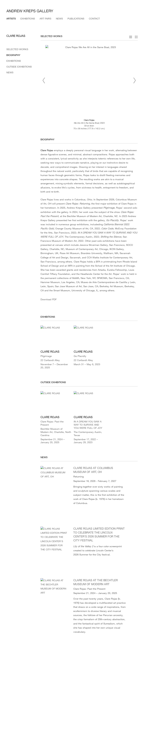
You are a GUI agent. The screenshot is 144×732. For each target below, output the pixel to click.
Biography (13, 55)
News (59, 18)
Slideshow (130, 37)
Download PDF (48, 299)
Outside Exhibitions (19, 66)
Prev (43, 80)
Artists (11, 18)
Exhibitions (27, 18)
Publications (76, 18)
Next (134, 80)
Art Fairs (45, 18)
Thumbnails (135, 37)
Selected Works (17, 49)
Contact (94, 18)
